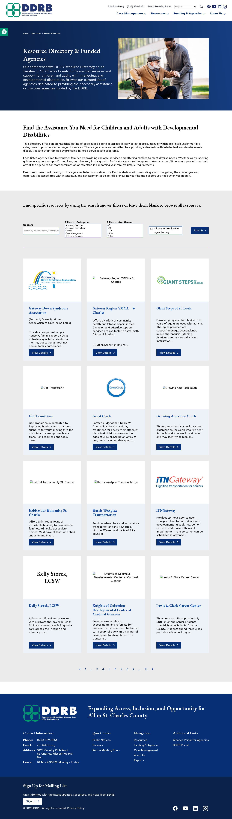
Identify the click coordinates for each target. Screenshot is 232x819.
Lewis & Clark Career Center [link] (178, 605)
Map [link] (39, 757)
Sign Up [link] (31, 801)
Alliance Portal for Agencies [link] (191, 740)
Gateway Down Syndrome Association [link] (48, 310)
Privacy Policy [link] (75, 808)
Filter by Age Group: (119, 222)
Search (198, 230)
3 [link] (97, 669)
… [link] (91, 669)
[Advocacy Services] (83, 225)
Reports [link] (139, 760)
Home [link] (25, 33)
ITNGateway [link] (165, 510)
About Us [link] (216, 13)
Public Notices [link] (101, 740)
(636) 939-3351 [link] (135, 6)
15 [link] (146, 669)
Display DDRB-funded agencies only (166, 230)
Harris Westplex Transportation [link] (105, 512)
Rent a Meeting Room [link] (159, 6)
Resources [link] (158, 13)
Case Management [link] (129, 13)
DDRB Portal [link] (181, 745)
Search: (28, 225)
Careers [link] (97, 745)
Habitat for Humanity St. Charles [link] (48, 512)
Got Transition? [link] (41, 416)
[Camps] (83, 231)
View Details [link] (40, 352)
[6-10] (125, 228)
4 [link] (103, 669)
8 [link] (127, 669)
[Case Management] (83, 233)
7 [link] (121, 669)
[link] (4, 32)
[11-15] (125, 231)
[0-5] (125, 225)
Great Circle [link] (102, 416)
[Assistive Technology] (83, 228)
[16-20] (125, 233)
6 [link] (115, 669)
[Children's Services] (83, 236)
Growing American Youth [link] (176, 416)
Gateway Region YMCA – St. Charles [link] (114, 310)
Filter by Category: (77, 222)
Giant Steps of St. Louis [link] (174, 308)
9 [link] (133, 669)
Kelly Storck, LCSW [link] (44, 605)
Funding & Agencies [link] (188, 13)
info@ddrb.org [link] (116, 6)
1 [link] (85, 669)
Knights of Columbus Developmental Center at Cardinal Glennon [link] (112, 610)
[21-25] (125, 236)
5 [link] (109, 669)
